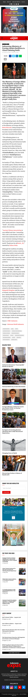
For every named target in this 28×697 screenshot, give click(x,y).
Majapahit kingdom (8, 290)
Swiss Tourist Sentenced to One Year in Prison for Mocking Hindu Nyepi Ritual (9, 569)
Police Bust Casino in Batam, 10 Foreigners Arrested (9, 580)
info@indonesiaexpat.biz (17, 680)
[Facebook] (3, 687)
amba (12, 328)
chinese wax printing (16, 331)
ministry (19, 337)
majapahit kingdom (19, 335)
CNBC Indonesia (12, 321)
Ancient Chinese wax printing (12, 230)
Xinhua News (13, 245)
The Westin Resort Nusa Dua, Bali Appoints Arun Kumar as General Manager (13, 638)
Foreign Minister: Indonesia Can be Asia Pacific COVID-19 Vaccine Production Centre (13, 408)
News (8, 44)
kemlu (11, 335)
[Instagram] (11, 687)
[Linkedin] (15, 687)
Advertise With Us (16, 1)
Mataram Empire (6, 337)
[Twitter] (7, 687)
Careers (23, 1)
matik (13, 337)
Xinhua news (14, 339)
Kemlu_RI (20, 243)
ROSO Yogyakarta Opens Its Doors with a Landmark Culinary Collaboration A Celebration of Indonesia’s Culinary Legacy (13, 646)
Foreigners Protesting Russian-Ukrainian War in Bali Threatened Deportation (12, 431)
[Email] (23, 687)
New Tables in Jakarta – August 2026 (11, 623)
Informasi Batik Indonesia (15, 324)
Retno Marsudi (7, 127)
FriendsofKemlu (15, 333)
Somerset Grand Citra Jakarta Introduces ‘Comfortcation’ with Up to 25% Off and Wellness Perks (9, 602)
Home (4, 1)
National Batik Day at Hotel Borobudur (13, 386)
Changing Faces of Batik (9, 453)
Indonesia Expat (7, 52)
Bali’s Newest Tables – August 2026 (11, 617)
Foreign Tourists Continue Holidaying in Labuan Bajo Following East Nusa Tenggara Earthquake (9, 559)
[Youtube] (19, 687)
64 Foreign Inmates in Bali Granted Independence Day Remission (8, 591)
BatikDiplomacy (6, 331)
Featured (4, 44)
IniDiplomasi (6, 335)
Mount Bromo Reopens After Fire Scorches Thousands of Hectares (13, 630)
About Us (9, 1)
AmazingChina (6, 328)
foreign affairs (6, 333)
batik (16, 328)
